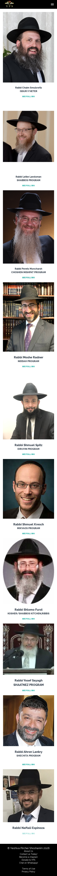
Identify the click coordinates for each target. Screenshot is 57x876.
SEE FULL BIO (28, 833)
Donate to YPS (28, 860)
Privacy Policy (28, 871)
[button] (52, 4)
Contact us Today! (28, 854)
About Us (28, 851)
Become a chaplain (28, 857)
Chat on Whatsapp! (28, 863)
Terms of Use (28, 869)
